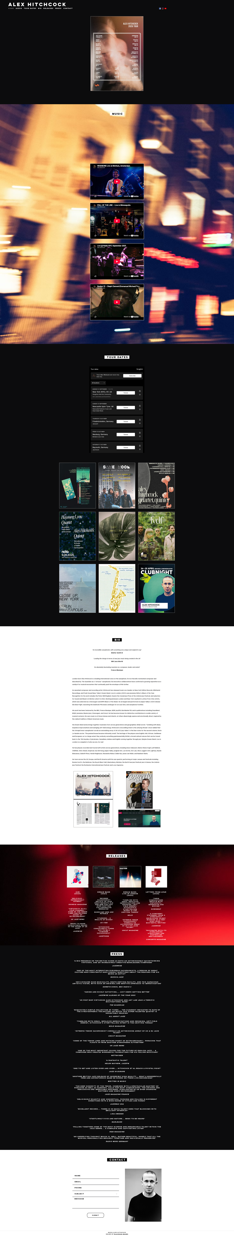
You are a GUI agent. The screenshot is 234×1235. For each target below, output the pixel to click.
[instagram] (163, 8)
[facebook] (160, 8)
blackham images (121, 1234)
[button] (48, 8)
